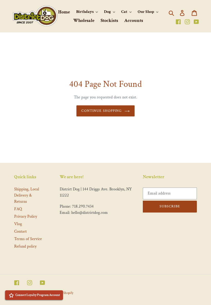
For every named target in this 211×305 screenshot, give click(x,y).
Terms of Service (28, 239)
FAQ (18, 209)
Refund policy (25, 246)
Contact (20, 231)
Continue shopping (101, 110)
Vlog (18, 224)
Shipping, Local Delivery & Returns (26, 195)
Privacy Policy (25, 216)
